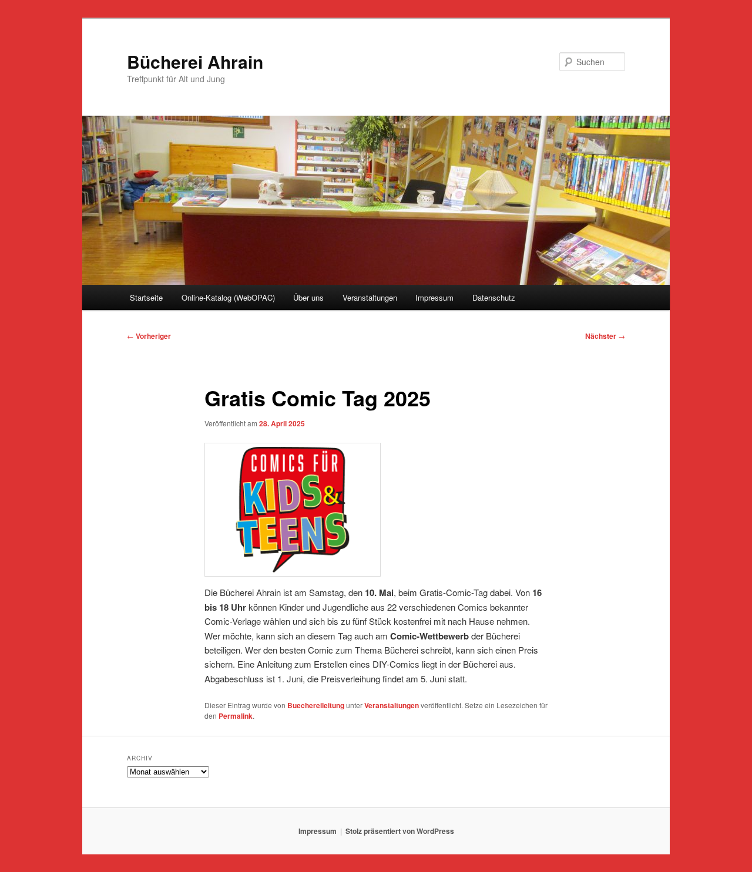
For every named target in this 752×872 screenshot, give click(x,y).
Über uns (308, 297)
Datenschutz (493, 297)
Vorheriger (149, 336)
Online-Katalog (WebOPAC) (228, 297)
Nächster (605, 336)
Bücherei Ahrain (195, 61)
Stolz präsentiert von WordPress (399, 831)
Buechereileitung (315, 705)
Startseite (146, 297)
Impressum (434, 297)
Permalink (236, 716)
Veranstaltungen (370, 297)
